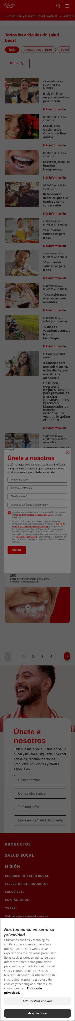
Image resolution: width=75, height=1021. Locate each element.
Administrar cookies (37, 1001)
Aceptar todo (37, 1013)
